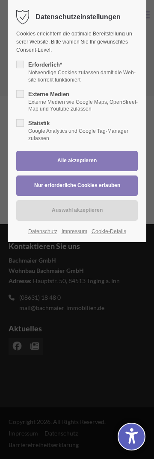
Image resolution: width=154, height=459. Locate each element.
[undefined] (131, 436)
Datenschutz (42, 231)
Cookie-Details (109, 231)
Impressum (74, 231)
